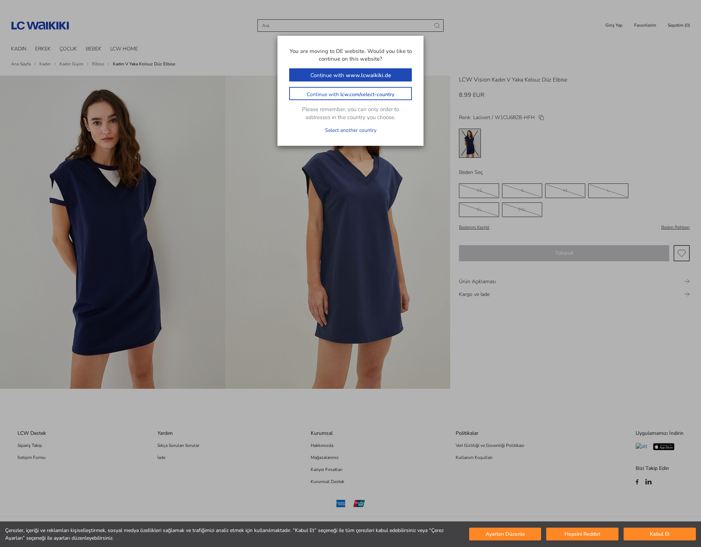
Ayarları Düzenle (505, 534)
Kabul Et (660, 534)
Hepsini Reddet (582, 534)
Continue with (350, 75)
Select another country (350, 130)
